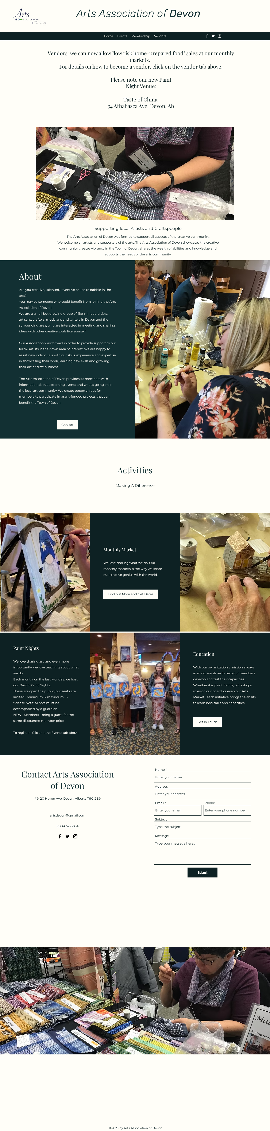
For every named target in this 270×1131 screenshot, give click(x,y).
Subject (161, 819)
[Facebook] (207, 36)
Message (162, 835)
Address (161, 786)
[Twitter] (213, 36)
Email (159, 802)
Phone (210, 802)
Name (160, 769)
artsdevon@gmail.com (67, 815)
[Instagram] (219, 36)
